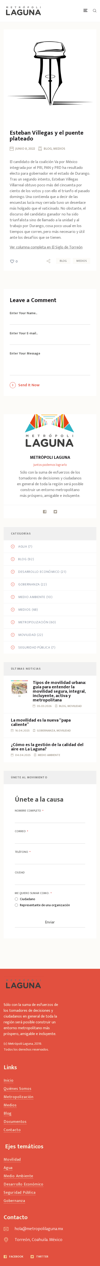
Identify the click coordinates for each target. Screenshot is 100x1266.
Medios (81, 260)
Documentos (15, 1122)
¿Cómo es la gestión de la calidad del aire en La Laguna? (47, 747)
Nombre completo (29, 810)
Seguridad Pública (34, 647)
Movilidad (27, 635)
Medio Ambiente (31, 597)
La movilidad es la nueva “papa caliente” (41, 722)
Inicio (9, 1080)
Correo (21, 831)
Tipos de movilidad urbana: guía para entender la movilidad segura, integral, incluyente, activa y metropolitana (59, 691)
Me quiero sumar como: (33, 893)
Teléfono (22, 852)
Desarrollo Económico (39, 572)
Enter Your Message (25, 353)
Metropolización (33, 622)
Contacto (12, 1130)
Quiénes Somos (17, 1089)
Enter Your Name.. (23, 313)
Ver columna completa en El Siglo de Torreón (46, 247)
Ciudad (20, 872)
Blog (63, 260)
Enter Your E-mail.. (24, 333)
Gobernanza (29, 584)
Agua (22, 546)
